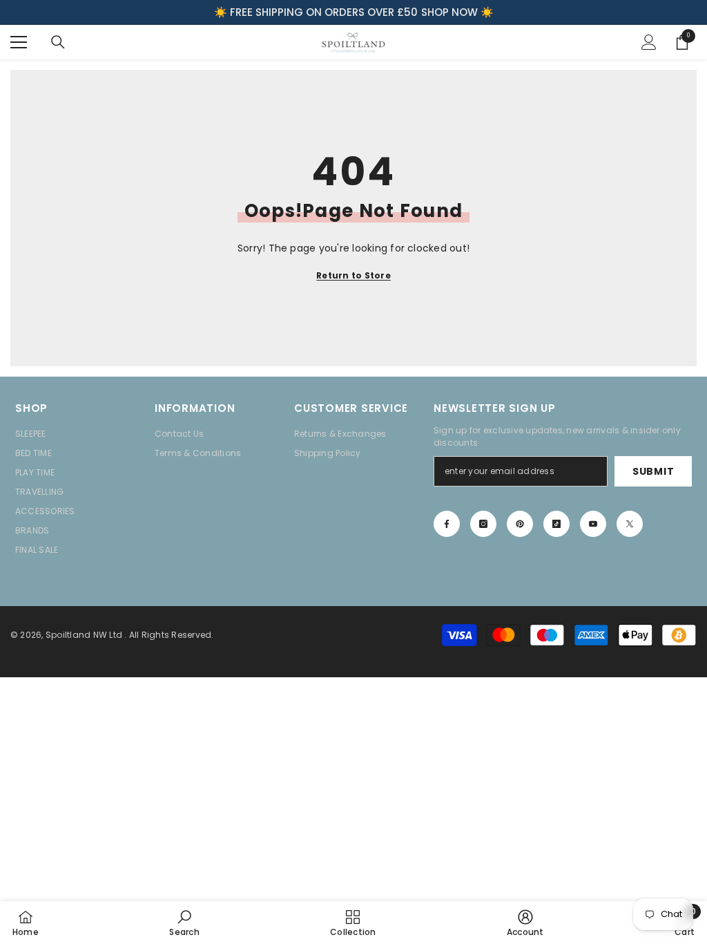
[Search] (58, 42)
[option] (353, 12)
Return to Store (353, 275)
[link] (184, 922)
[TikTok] (556, 524)
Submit (653, 471)
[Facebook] (447, 524)
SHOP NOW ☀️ (457, 12)
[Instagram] (483, 524)
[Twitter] (630, 524)
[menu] (18, 42)
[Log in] (649, 42)
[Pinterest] (520, 524)
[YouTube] (593, 524)
